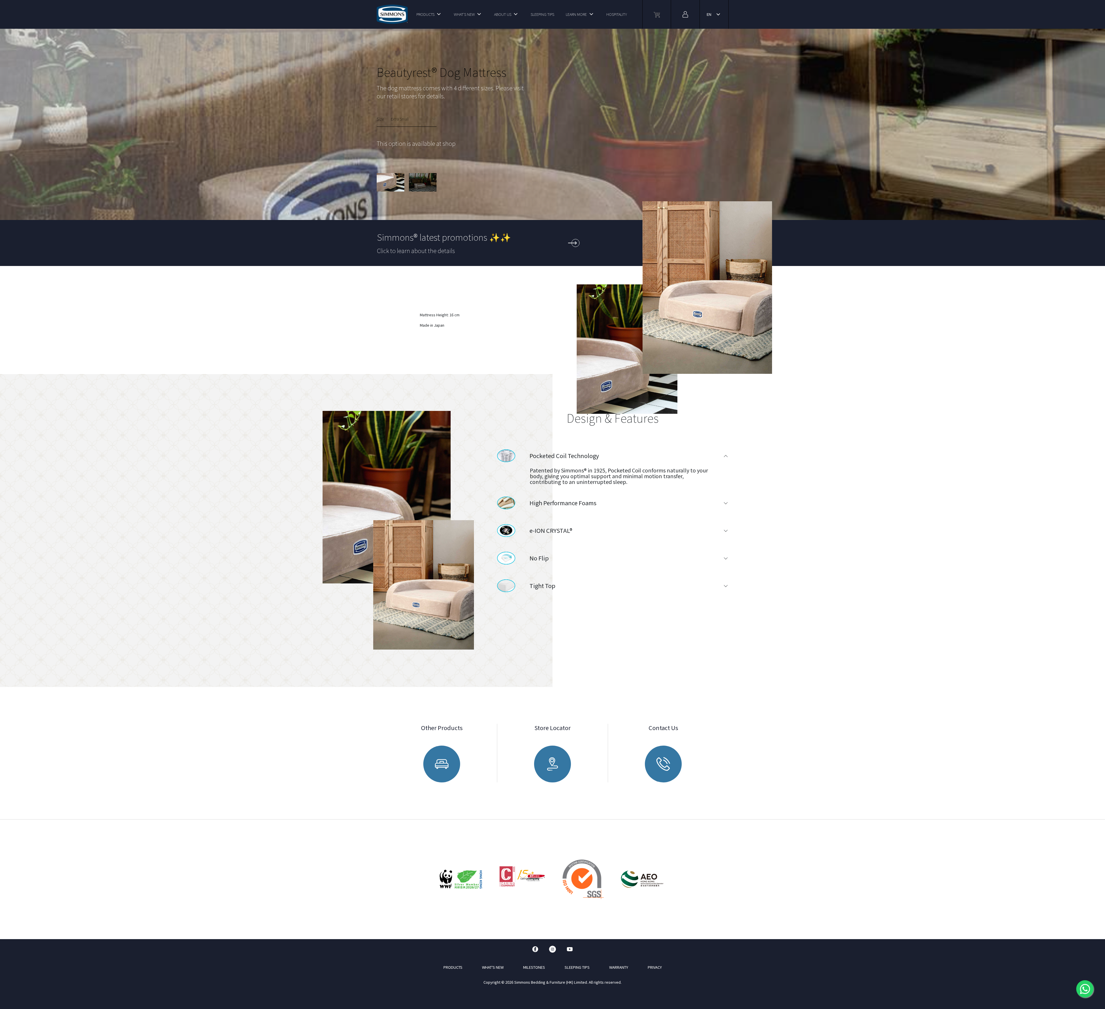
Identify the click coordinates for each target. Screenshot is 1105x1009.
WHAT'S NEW (464, 14)
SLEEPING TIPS (542, 14)
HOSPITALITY (616, 14)
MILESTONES (534, 967)
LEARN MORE (576, 14)
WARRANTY (618, 967)
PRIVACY (655, 967)
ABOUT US (502, 14)
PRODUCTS (425, 14)
